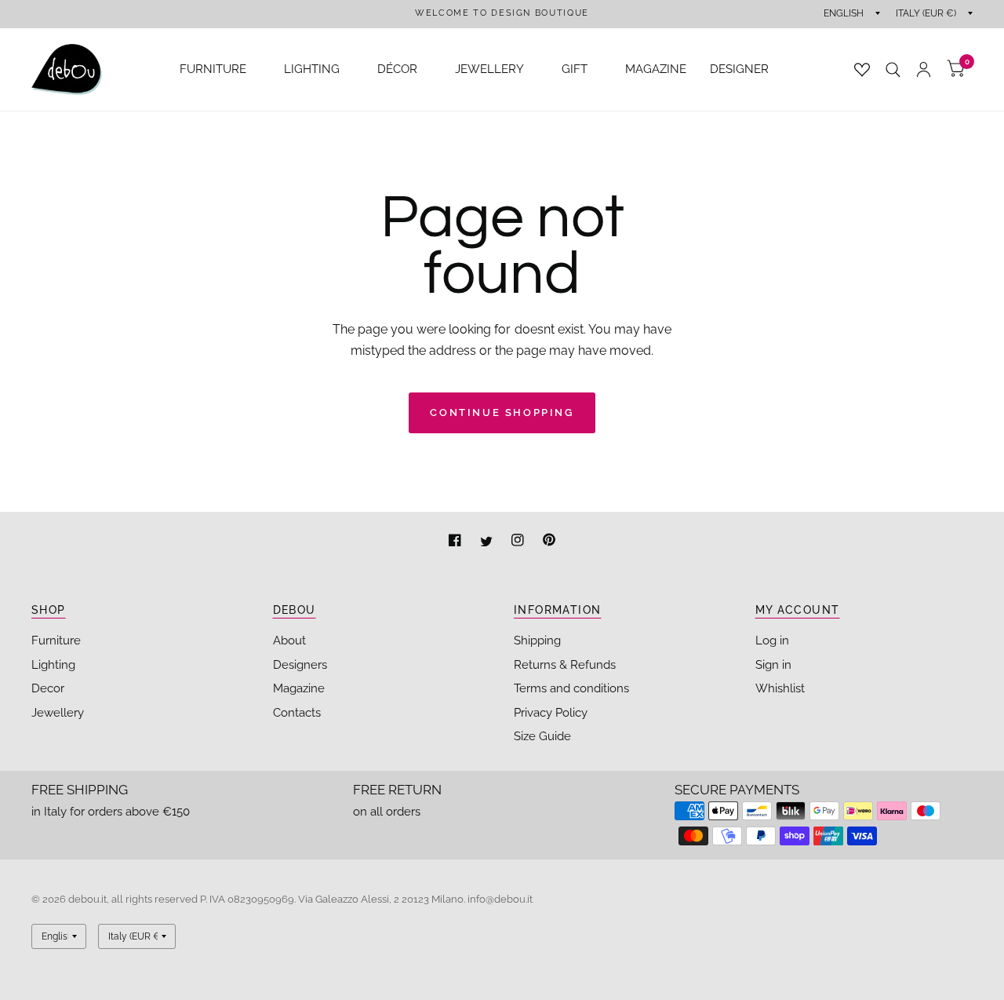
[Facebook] (456, 542)
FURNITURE (213, 69)
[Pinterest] (549, 542)
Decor (47, 688)
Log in (772, 640)
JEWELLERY (489, 69)
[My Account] (923, 69)
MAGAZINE (655, 69)
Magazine (299, 688)
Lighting (53, 665)
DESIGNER (739, 69)
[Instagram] (519, 542)
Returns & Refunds (565, 665)
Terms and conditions (571, 688)
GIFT (574, 69)
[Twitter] (488, 542)
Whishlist (780, 688)
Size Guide (542, 736)
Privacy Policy (550, 713)
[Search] (893, 69)
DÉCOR (397, 69)
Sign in (773, 665)
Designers (300, 665)
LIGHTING (312, 69)
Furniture (56, 640)
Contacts (297, 713)
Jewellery (57, 713)
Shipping (537, 640)
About (289, 640)
